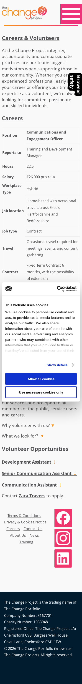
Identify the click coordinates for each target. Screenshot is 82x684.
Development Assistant (29, 462)
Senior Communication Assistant (39, 473)
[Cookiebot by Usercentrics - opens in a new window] (58, 289)
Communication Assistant (32, 485)
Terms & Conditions (24, 515)
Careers (13, 528)
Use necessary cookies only (41, 392)
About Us (18, 535)
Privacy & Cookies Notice (25, 522)
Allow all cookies (41, 379)
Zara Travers (32, 495)
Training (26, 541)
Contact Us (32, 528)
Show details (57, 365)
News (34, 535)
